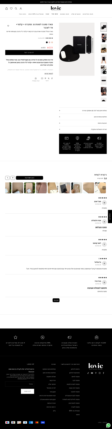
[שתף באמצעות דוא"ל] (42, 78)
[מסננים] (12, 178)
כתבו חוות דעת (29, 178)
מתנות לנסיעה (75, 392)
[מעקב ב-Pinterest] (96, 373)
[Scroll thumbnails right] (104, 188)
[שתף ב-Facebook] (52, 78)
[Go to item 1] (100, 187)
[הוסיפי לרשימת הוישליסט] (8, 26)
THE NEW (55, 14)
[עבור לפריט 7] (104, 91)
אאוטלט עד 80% (74, 411)
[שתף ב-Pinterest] (45, 78)
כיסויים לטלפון (75, 369)
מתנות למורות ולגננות (73, 384)
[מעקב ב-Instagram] (100, 373)
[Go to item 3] (76, 187)
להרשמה (27, 391)
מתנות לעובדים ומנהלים (72, 396)
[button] (41, 408)
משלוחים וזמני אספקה (49, 369)
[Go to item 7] (29, 187)
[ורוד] (49, 42)
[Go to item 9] (5, 187)
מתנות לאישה (76, 377)
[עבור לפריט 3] (104, 48)
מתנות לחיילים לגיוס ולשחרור (71, 399)
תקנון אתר (53, 392)
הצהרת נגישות (51, 403)
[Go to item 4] (65, 187)
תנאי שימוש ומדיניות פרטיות (47, 396)
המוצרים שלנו (76, 14)
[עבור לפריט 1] (104, 27)
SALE (47, 14)
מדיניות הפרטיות (22, 378)
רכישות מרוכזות (51, 407)
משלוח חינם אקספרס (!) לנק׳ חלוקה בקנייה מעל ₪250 (56, 2)
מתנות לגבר (76, 380)
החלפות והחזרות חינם (49, 373)
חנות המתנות (64, 14)
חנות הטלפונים (88, 14)
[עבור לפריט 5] (104, 69)
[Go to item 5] (53, 187)
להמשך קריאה (49, 73)
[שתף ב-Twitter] (49, 78)
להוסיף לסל (29, 52)
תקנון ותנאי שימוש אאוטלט (48, 399)
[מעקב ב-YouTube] (92, 373)
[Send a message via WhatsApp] (108, 425)
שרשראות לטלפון (74, 373)
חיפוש (78, 414)
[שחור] (47, 42)
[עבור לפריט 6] (104, 80)
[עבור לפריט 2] (104, 37)
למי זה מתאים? (51, 388)
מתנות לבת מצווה (74, 388)
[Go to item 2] (88, 187)
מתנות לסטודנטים (74, 403)
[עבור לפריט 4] (104, 59)
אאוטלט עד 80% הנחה (36, 14)
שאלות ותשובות (51, 377)
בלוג (54, 411)
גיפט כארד (22, 14)
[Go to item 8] (17, 187)
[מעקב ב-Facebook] (103, 373)
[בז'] (52, 42)
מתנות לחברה (75, 407)
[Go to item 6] (41, 187)
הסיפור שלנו (52, 384)
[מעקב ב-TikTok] (88, 373)
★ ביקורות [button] (110, 216)
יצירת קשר (52, 380)
